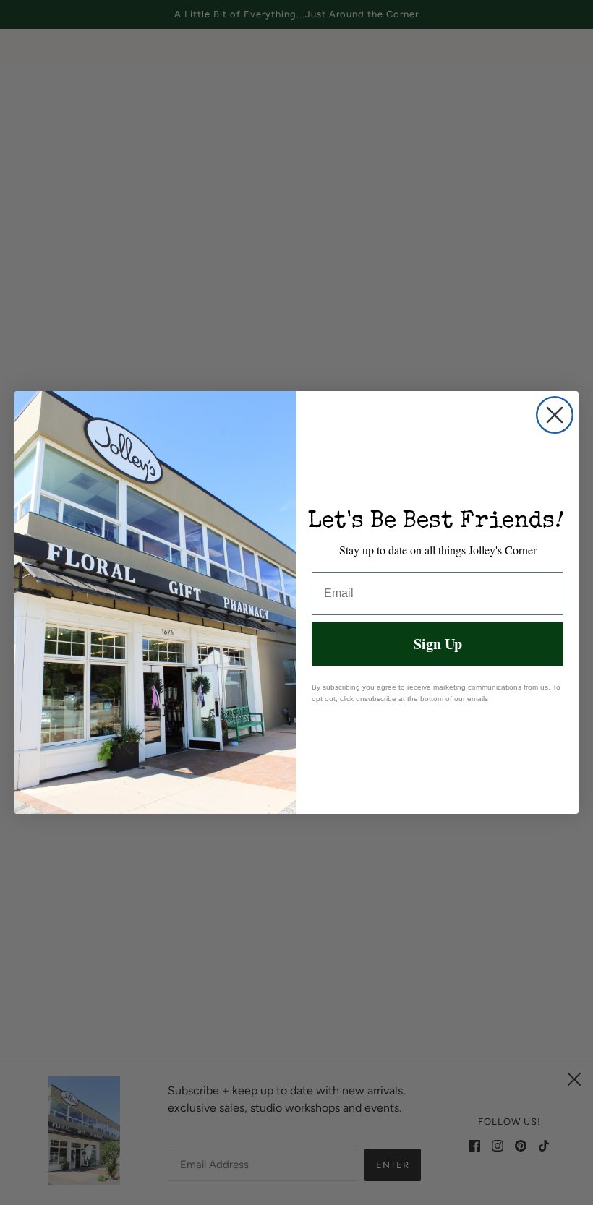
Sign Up (438, 643)
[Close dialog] (555, 415)
